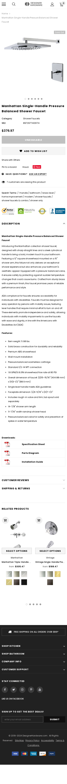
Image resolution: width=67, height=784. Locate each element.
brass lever (48, 192)
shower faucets (43, 196)
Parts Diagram (30, 453)
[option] (33, 58)
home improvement (12, 196)
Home (5, 13)
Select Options (16, 551)
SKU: (4, 123)
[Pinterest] (31, 690)
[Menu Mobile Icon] (4, 4)
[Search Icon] (13, 4)
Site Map (19, 740)
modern (29, 196)
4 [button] (35, 99)
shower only (36, 200)
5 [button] (38, 99)
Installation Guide (32, 461)
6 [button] (41, 99)
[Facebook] (5, 690)
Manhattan (17, 557)
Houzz (26, 167)
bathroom (35, 192)
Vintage (50, 557)
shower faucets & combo (15, 200)
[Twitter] (13, 690)
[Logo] (33, 4)
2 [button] (28, 99)
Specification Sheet (33, 444)
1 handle (23, 192)
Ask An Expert (38, 174)
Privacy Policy (32, 740)
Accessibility (47, 740)
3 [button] (32, 99)
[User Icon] (52, 4)
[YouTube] (40, 690)
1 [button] (25, 99)
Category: (7, 118)
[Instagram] (22, 690)
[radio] (9, 574)
